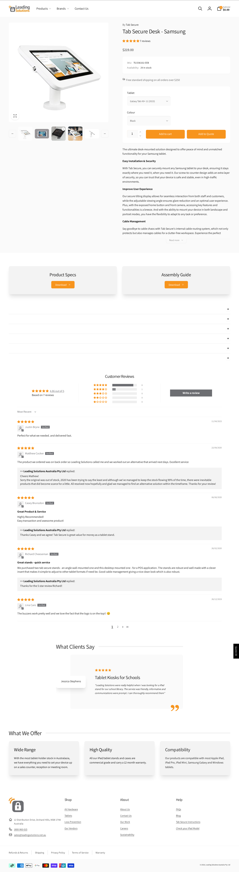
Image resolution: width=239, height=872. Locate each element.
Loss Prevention (73, 821)
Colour (131, 112)
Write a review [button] (191, 393)
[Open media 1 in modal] (58, 72)
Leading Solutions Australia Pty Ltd (218, 865)
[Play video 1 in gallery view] (58, 134)
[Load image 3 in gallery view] (42, 133)
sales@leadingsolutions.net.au (30, 835)
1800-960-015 (20, 829)
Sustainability (127, 834)
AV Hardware (71, 809)
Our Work (125, 821)
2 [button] (117, 627)
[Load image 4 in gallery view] (75, 134)
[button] (43, 8)
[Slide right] (104, 133)
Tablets (68, 815)
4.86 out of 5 (57, 391)
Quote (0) (236, 651)
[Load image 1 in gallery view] (25, 134)
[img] (25, 422)
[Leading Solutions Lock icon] (16, 811)
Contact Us (126, 815)
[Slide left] (12, 133)
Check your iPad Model (187, 828)
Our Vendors (71, 828)
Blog (178, 815)
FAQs (178, 809)
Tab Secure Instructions (188, 821)
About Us (125, 809)
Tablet (130, 93)
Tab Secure (130, 25)
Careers (124, 828)
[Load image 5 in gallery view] (92, 133)
